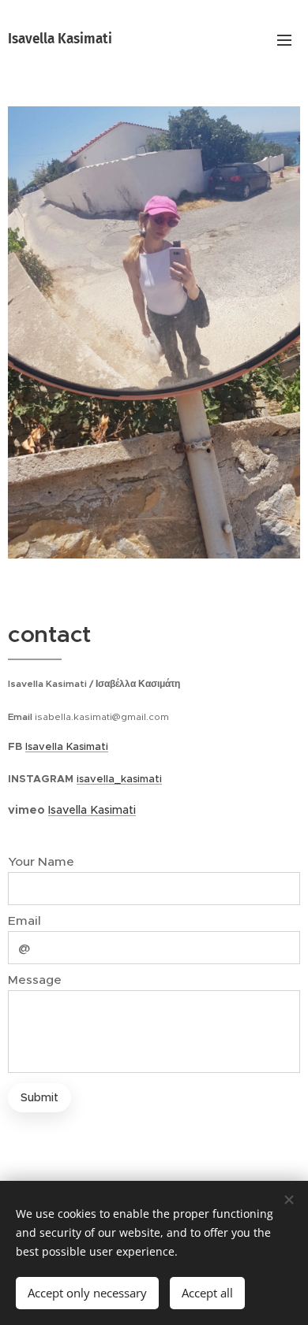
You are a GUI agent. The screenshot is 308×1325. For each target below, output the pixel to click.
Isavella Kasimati (66, 746)
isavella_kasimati (119, 778)
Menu (284, 39)
